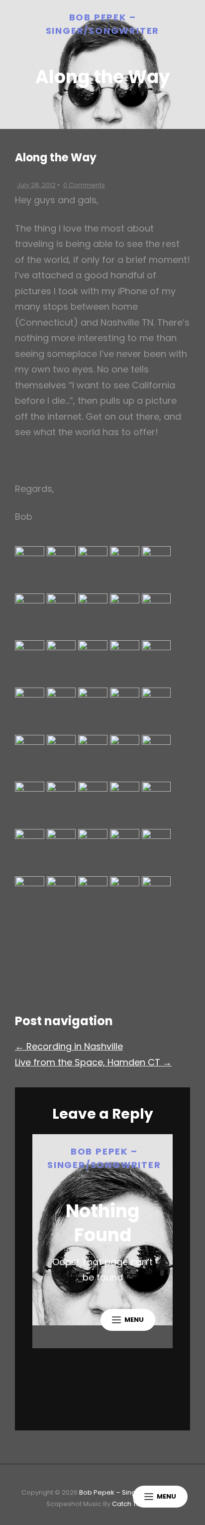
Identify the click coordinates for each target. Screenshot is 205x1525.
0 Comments (84, 185)
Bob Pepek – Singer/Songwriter (130, 1492)
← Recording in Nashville (69, 1046)
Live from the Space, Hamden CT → (93, 1062)
